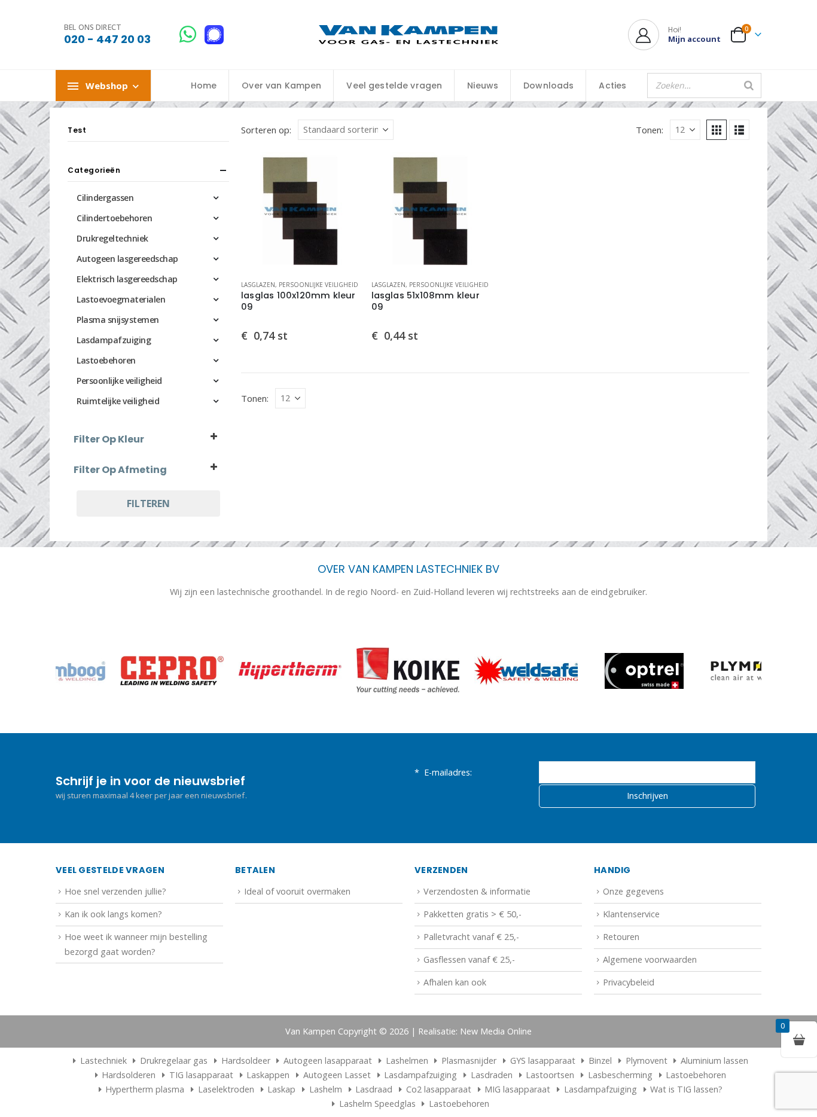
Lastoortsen (550, 1075)
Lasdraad (373, 1089)
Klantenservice (631, 914)
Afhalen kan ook (454, 982)
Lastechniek (103, 1060)
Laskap (281, 1089)
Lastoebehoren (106, 360)
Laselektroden (226, 1089)
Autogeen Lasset (337, 1075)
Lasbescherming (620, 1075)
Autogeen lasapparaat (327, 1060)
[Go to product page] (300, 211)
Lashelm (325, 1089)
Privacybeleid (628, 982)
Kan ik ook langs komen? (113, 914)
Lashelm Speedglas (377, 1103)
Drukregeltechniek (112, 238)
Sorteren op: (266, 130)
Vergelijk (339, 198)
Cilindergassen (105, 197)
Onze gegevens (633, 891)
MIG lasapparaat (517, 1089)
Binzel (600, 1060)
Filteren (148, 503)
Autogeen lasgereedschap (127, 258)
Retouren (621, 936)
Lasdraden (492, 1075)
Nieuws (482, 85)
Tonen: (649, 130)
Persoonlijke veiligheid (318, 284)
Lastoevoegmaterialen (121, 299)
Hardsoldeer (245, 1060)
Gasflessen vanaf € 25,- (469, 959)
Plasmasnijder (468, 1060)
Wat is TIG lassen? (686, 1089)
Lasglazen (258, 284)
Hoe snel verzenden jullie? (115, 891)
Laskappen (267, 1075)
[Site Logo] (408, 35)
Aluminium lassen (714, 1060)
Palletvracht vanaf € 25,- (471, 936)
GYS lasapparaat (542, 1060)
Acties (612, 85)
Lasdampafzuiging (114, 340)
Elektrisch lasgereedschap (127, 279)
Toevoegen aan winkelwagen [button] (339, 171)
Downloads (548, 85)
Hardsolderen (129, 1075)
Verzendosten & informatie (477, 891)
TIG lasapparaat (201, 1075)
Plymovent (646, 1060)
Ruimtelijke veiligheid (118, 401)
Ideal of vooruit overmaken (297, 891)
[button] (716, 130)
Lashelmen (407, 1060)
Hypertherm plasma (144, 1089)
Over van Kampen (281, 85)
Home (204, 85)
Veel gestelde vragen (394, 85)
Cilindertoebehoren (114, 218)
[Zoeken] (749, 85)
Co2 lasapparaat (438, 1089)
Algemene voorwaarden (650, 959)
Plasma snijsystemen (118, 319)
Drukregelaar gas (174, 1060)
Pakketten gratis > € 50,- (472, 914)
